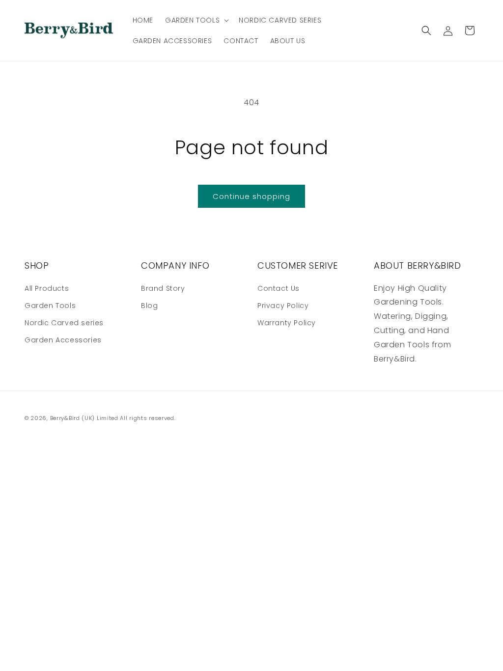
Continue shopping (251, 196)
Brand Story (163, 288)
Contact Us (278, 288)
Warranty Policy (286, 323)
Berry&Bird (65, 418)
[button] (196, 20)
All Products (47, 288)
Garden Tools (50, 305)
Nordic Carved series (64, 323)
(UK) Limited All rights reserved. (128, 418)
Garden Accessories (63, 340)
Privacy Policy (282, 305)
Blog (149, 305)
